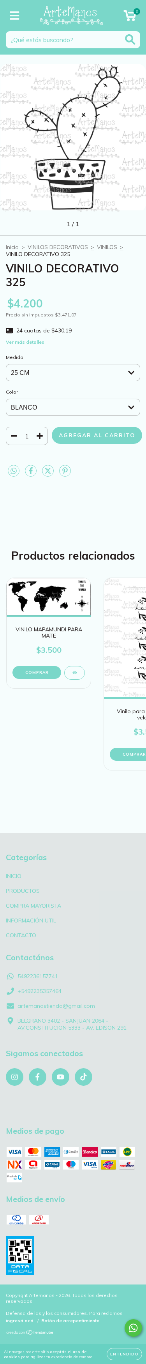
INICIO (13, 876)
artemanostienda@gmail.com (56, 1005)
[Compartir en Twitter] (48, 473)
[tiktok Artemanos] (83, 1077)
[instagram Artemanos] (14, 1077)
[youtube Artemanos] (60, 1077)
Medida (14, 357)
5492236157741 (38, 976)
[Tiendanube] (30, 1333)
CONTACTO (21, 935)
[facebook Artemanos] (37, 1077)
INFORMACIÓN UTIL (31, 920)
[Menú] (14, 15)
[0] (129, 17)
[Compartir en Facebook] (31, 473)
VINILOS (107, 247)
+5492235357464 (40, 991)
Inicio (12, 247)
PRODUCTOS (23, 890)
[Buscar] (130, 39)
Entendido (124, 1354)
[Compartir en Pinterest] (65, 473)
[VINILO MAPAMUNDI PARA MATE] (74, 673)
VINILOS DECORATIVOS (58, 247)
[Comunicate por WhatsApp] (133, 1328)
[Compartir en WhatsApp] (13, 471)
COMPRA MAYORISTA (33, 905)
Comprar (37, 672)
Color (12, 392)
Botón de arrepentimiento (70, 1320)
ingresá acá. (20, 1320)
